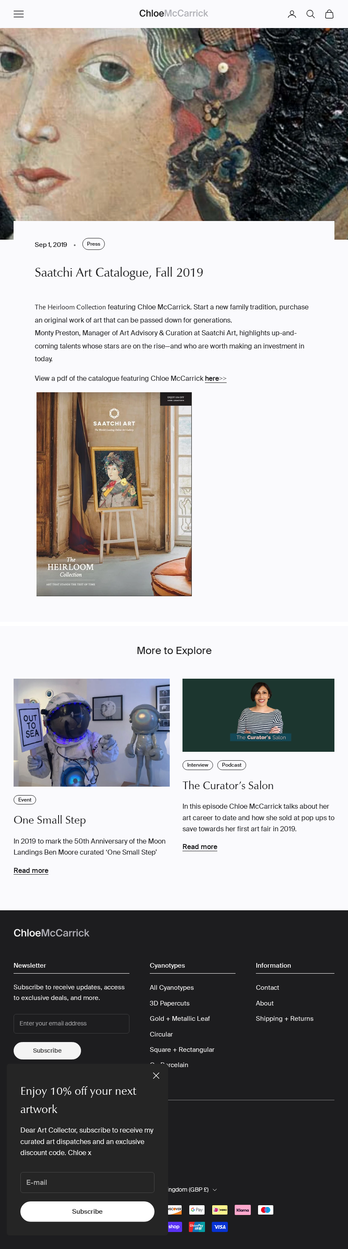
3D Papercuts (170, 1003)
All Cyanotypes (172, 987)
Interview (197, 765)
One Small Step (50, 820)
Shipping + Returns (285, 1018)
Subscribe (87, 1211)
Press (93, 244)
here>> (216, 378)
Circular (161, 1034)
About (265, 1003)
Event (24, 799)
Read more (31, 870)
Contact (267, 987)
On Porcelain (169, 1065)
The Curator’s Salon (228, 785)
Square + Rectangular (182, 1049)
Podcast (231, 765)
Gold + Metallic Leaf (180, 1018)
